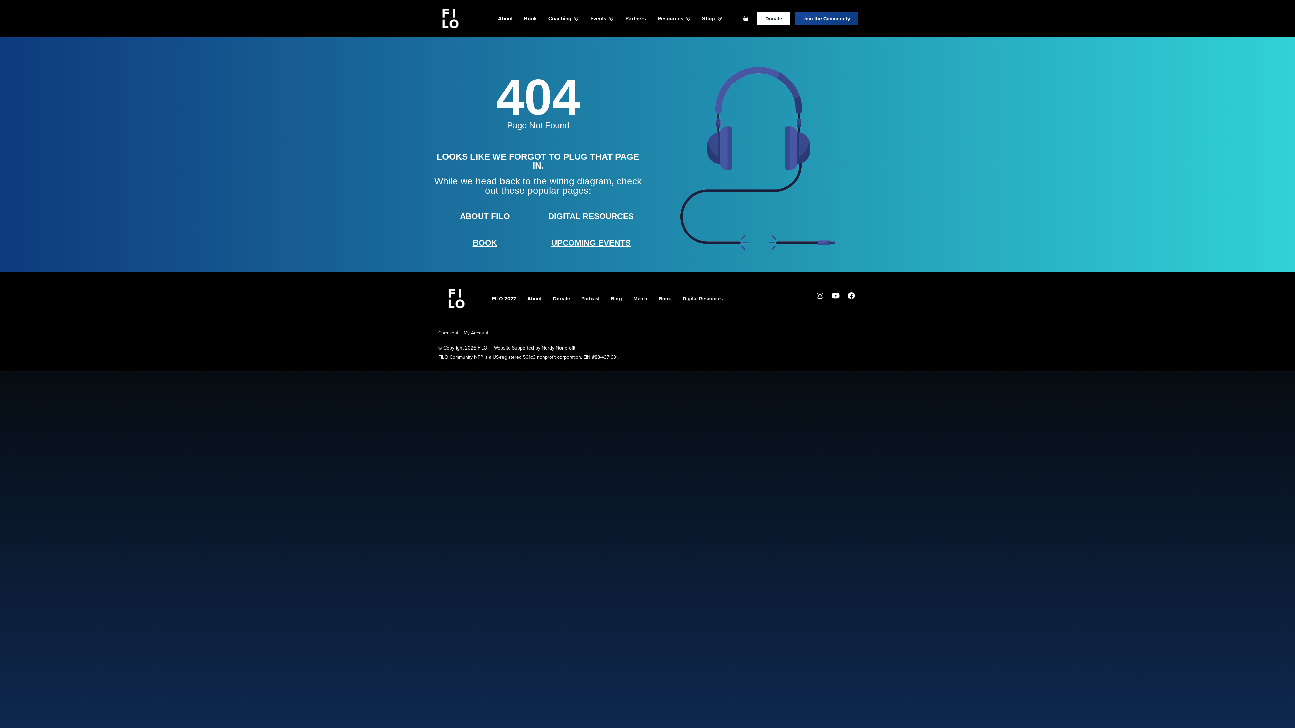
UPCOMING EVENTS (591, 242)
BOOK (485, 242)
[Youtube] (836, 296)
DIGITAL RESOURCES (591, 216)
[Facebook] (851, 296)
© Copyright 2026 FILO (462, 348)
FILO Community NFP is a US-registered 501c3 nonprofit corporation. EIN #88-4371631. (528, 357)
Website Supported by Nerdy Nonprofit (534, 348)
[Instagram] (820, 296)
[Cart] (745, 18)
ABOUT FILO (485, 216)
